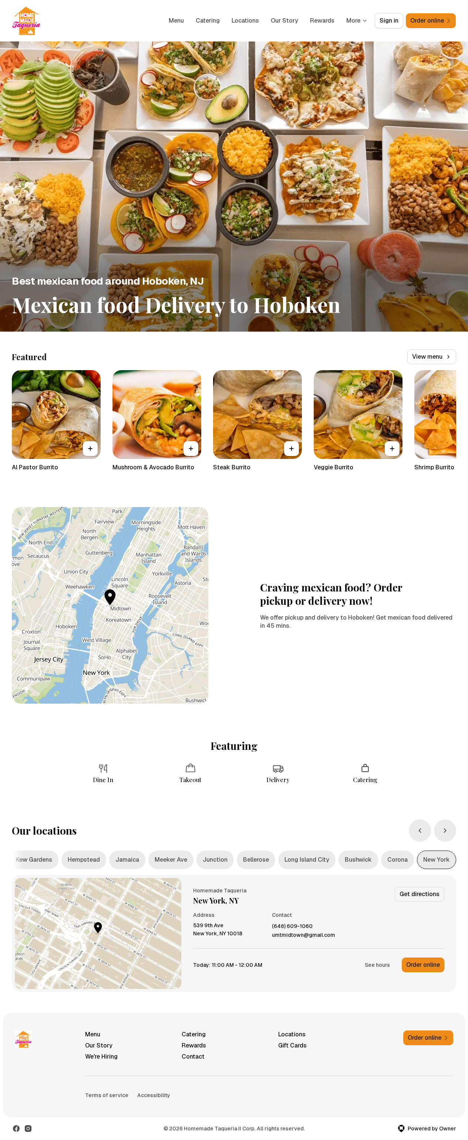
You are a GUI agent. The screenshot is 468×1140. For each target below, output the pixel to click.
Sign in (389, 20)
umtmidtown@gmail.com (303, 935)
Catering (208, 20)
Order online (423, 965)
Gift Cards (292, 1045)
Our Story (284, 20)
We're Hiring (101, 1056)
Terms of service (106, 1095)
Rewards (322, 20)
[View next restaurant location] (445, 830)
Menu (176, 20)
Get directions (420, 894)
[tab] (34, 860)
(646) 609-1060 (292, 926)
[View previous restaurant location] (420, 830)
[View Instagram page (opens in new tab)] (28, 1128)
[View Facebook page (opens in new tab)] (16, 1128)
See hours (377, 965)
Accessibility (153, 1095)
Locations (245, 20)
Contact (193, 1056)
